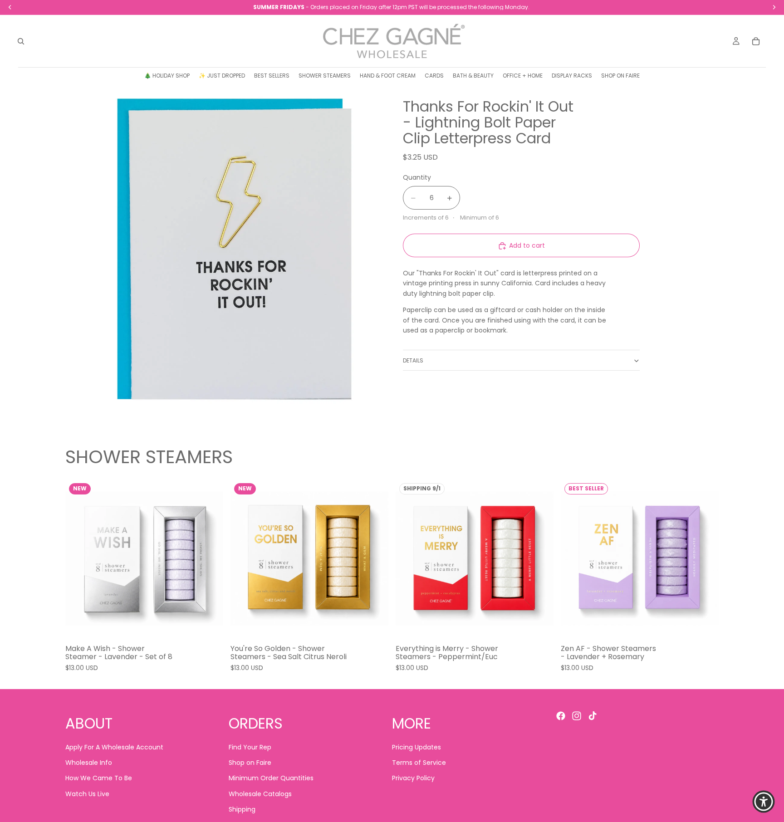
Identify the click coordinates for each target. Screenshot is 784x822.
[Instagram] (576, 715)
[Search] (21, 41)
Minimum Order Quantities (271, 778)
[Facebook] (560, 715)
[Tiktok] (592, 715)
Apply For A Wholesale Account (114, 747)
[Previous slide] (79, 558)
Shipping (242, 809)
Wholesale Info (88, 762)
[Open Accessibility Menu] (763, 801)
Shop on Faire (250, 762)
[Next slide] (209, 558)
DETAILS (413, 361)
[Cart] (756, 41)
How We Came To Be (98, 778)
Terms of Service (419, 762)
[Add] (209, 624)
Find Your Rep (250, 747)
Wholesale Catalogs (260, 793)
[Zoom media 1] (223, 249)
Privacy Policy (413, 778)
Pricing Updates (416, 747)
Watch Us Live (87, 793)
